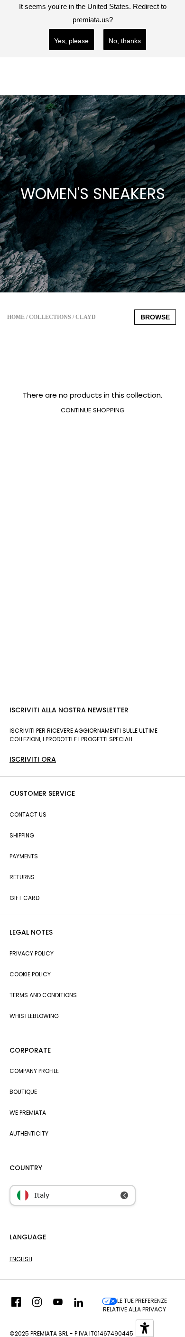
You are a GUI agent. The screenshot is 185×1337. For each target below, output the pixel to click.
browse (155, 317)
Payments (23, 856)
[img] (16, 1305)
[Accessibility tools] (145, 1328)
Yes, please (71, 41)
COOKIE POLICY (30, 974)
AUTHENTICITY (28, 1133)
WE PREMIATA (27, 1113)
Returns (22, 877)
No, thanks (125, 41)
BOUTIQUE (23, 1092)
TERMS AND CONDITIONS (43, 995)
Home (16, 317)
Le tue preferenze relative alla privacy (135, 1305)
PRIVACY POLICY (31, 953)
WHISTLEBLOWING (34, 1016)
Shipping (21, 835)
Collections (50, 317)
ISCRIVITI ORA (32, 759)
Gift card (24, 898)
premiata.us (91, 20)
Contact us (27, 814)
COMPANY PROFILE (34, 1071)
